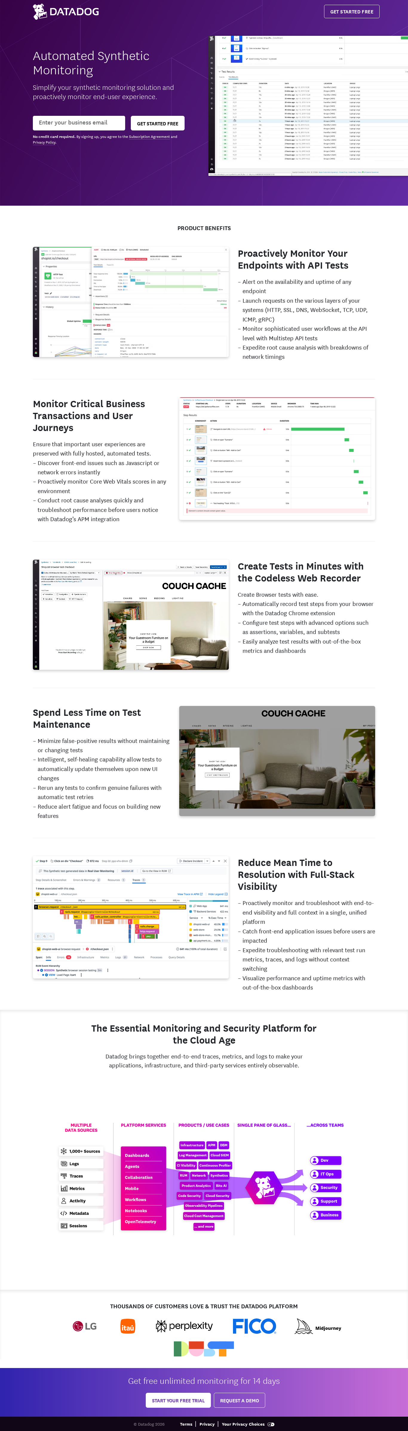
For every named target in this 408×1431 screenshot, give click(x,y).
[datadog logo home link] (66, 11)
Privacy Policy (44, 142)
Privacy (207, 1423)
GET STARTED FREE (351, 11)
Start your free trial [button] (178, 1400)
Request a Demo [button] (239, 1400)
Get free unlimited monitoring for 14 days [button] (204, 1380)
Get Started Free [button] (157, 123)
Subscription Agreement (149, 136)
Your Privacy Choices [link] (244, 1423)
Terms (186, 1423)
